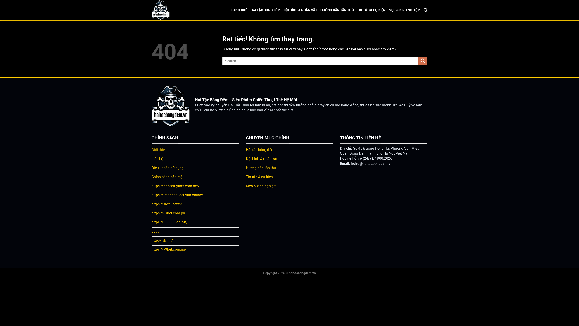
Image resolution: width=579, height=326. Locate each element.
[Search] (425, 10)
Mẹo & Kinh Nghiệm (404, 10)
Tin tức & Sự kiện (371, 10)
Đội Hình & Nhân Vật (300, 10)
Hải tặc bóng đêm (265, 10)
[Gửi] (422, 61)
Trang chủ (238, 10)
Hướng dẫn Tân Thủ (337, 10)
